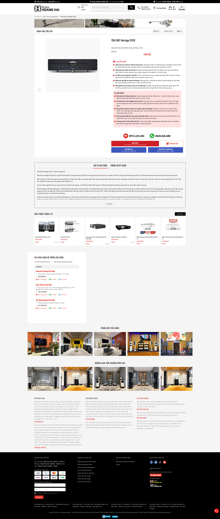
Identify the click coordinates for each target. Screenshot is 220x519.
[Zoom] (39, 90)
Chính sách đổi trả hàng (84, 470)
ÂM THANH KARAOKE (143, 398)
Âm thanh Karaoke (136, 506)
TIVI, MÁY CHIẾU (90, 419)
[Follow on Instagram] (155, 462)
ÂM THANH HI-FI (38, 422)
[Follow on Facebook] (151, 462)
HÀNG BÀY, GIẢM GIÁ (40, 447)
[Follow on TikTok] (160, 462)
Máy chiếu (127, 423)
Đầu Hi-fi (37, 425)
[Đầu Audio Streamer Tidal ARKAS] (122, 226)
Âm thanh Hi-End (39, 504)
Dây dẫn (88, 402)
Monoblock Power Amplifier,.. (125, 11)
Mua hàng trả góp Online (85, 464)
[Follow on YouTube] (164, 462)
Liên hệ (118, 464)
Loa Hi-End (44, 414)
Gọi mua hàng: (48, 461)
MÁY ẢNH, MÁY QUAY (143, 409)
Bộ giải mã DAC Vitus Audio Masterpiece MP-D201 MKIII (96, 238)
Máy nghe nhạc (142, 421)
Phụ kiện (113, 425)
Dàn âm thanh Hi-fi (65, 432)
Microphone (141, 404)
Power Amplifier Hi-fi (73, 427)
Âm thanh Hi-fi (50, 504)
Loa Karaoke (166, 402)
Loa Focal (93, 11)
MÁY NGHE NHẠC (142, 418)
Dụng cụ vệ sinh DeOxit (96, 416)
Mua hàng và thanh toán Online (87, 461)
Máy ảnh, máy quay (86, 506)
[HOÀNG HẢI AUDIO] (46, 8)
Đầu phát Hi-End (39, 402)
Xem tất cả (180, 214)
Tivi (87, 423)
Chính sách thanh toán (84, 481)
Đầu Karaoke (141, 402)
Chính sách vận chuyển (84, 476)
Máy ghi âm (167, 426)
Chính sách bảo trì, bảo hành (86, 473)
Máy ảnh (44, 506)
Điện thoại (147, 426)
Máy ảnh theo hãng (143, 413)
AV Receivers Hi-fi (76, 435)
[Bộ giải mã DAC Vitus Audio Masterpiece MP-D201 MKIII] (97, 226)
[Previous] (29, 345)
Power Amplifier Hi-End (70, 409)
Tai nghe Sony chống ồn (112, 11)
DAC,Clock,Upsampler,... (57, 407)
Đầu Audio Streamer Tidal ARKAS (119, 237)
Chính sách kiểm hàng (84, 479)
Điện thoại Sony (52, 506)
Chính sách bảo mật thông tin (86, 467)
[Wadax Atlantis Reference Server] (46, 226)
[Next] (191, 345)
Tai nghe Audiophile (52, 437)
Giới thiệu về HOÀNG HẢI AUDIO (125, 461)
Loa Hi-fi (62, 437)
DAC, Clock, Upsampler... (51, 17)
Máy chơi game (95, 427)
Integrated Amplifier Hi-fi (57, 445)
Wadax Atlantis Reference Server (42, 237)
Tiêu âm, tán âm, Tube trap (108, 414)
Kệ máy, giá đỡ (110, 416)
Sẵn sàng (169, 31)
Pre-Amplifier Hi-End (44, 404)
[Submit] (131, 7)
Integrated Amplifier (100, 11)
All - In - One (44, 419)
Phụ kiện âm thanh (61, 504)
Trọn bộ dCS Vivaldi (65, 237)
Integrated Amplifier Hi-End (63, 416)
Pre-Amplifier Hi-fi (44, 442)
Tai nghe (150, 424)
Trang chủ (37, 17)
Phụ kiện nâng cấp (97, 407)
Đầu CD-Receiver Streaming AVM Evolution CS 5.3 (147, 238)
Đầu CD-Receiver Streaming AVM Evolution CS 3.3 (172, 238)
